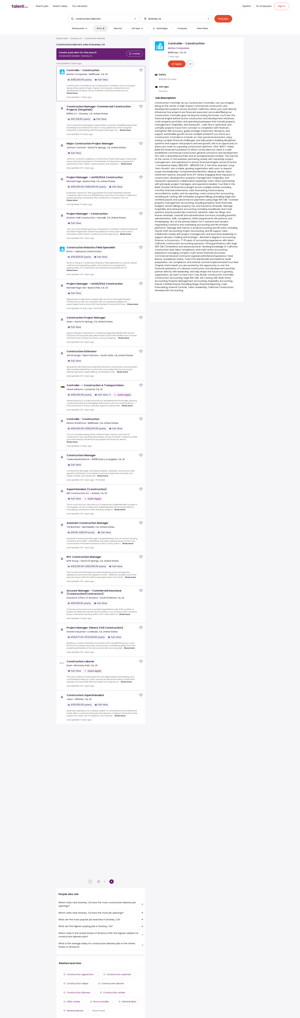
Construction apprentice (80, 974)
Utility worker (73, 1001)
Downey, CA (76, 38)
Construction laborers (78, 992)
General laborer (75, 1010)
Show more (72, 93)
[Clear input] (135, 18)
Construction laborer (112, 983)
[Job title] (101, 18)
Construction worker (114, 992)
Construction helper (77, 983)
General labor (129, 1001)
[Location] (174, 18)
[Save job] (140, 70)
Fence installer (101, 1001)
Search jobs (62, 38)
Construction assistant (118, 974)
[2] (111, 881)
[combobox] (103, 18)
